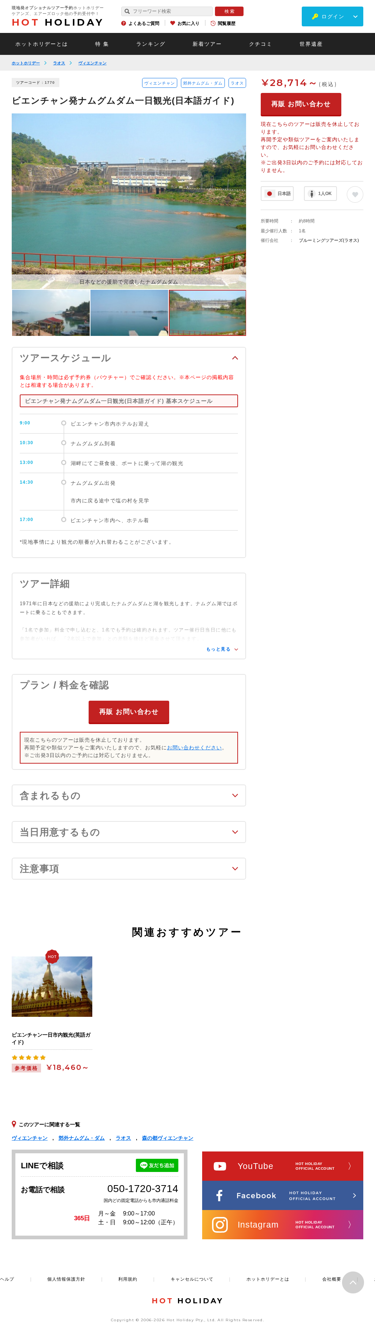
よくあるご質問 (144, 23)
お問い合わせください (194, 747)
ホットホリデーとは (41, 44)
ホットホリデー (26, 63)
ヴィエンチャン (92, 63)
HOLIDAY (58, 22)
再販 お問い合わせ (129, 711)
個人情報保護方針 (66, 1279)
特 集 (102, 44)
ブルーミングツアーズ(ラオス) (329, 240)
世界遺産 (311, 44)
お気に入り (189, 23)
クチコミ (260, 44)
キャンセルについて (192, 1279)
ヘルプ (7, 1279)
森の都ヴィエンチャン (167, 1138)
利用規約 (127, 1279)
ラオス (59, 63)
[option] (129, 201)
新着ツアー (207, 44)
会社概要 (331, 1279)
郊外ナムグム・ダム (203, 83)
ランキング (151, 44)
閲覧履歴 (226, 23)
